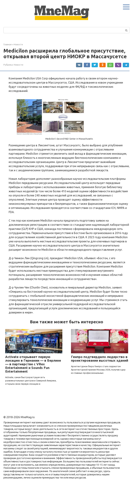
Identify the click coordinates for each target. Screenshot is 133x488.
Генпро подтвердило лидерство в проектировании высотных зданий (99, 358)
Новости (18, 64)
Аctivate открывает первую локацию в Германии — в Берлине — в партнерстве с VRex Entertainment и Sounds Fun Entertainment (33, 364)
